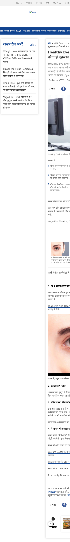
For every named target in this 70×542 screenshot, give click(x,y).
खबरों (62, 445)
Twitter (52, 491)
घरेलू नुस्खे (26, 30)
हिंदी (47, 3)
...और (32, 44)
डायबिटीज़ (61, 30)
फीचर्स (43, 30)
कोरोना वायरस (9, 30)
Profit (39, 3)
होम (1, 30)
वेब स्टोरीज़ (36, 30)
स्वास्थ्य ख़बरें (51, 30)
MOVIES (57, 3)
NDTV (19, 3)
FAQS (18, 30)
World (29, 3)
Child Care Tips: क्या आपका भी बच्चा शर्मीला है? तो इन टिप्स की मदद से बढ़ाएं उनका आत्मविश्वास (19, 86)
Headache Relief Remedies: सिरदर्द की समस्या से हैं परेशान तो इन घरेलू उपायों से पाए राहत (19, 72)
